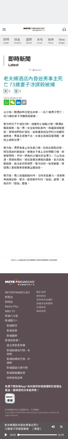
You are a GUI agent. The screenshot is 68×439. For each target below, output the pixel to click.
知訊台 (9, 302)
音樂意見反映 (14, 378)
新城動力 (10, 320)
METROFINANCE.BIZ (17, 292)
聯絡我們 (41, 311)
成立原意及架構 (16, 345)
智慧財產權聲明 (42, 260)
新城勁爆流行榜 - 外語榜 (18, 360)
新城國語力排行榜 (17, 367)
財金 (17, 41)
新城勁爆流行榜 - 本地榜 (18, 352)
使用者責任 (53, 260)
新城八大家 (11, 316)
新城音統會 (11, 340)
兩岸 (51, 41)
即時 (6, 41)
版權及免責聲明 (44, 303)
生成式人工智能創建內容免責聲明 (23, 260)
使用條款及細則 (44, 299)
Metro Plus (11, 306)
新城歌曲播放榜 (16, 373)
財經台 (9, 297)
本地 (40, 41)
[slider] (37, 434)
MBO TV (10, 311)
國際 (29, 41)
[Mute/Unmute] (53, 426)
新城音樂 (12, 330)
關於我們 (41, 292)
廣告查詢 (41, 295)
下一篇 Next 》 (35, 69)
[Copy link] (24, 102)
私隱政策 (41, 307)
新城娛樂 (12, 335)
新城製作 (12, 325)
